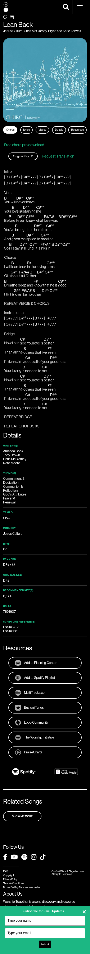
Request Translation (58, 156)
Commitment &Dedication (13, 481)
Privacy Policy (10, 879)
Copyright (8, 875)
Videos (42, 129)
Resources (77, 129)
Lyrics (26, 129)
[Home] (6, 7)
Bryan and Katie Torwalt (64, 31)
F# (7, 580)
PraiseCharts (33, 752)
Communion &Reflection (13, 489)
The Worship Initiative (39, 737)
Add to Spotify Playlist (39, 678)
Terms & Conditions (13, 883)
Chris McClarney (35, 31)
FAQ (5, 871)
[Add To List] (12, 17)
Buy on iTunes (34, 708)
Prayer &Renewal (9, 500)
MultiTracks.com (35, 693)
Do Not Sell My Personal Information (22, 887)
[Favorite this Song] (5, 17)
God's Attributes (14, 494)
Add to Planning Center (40, 663)
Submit (45, 944)
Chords (10, 129)
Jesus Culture (13, 31)
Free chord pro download (24, 145)
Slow (6, 518)
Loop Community (36, 722)
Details (59, 129)
